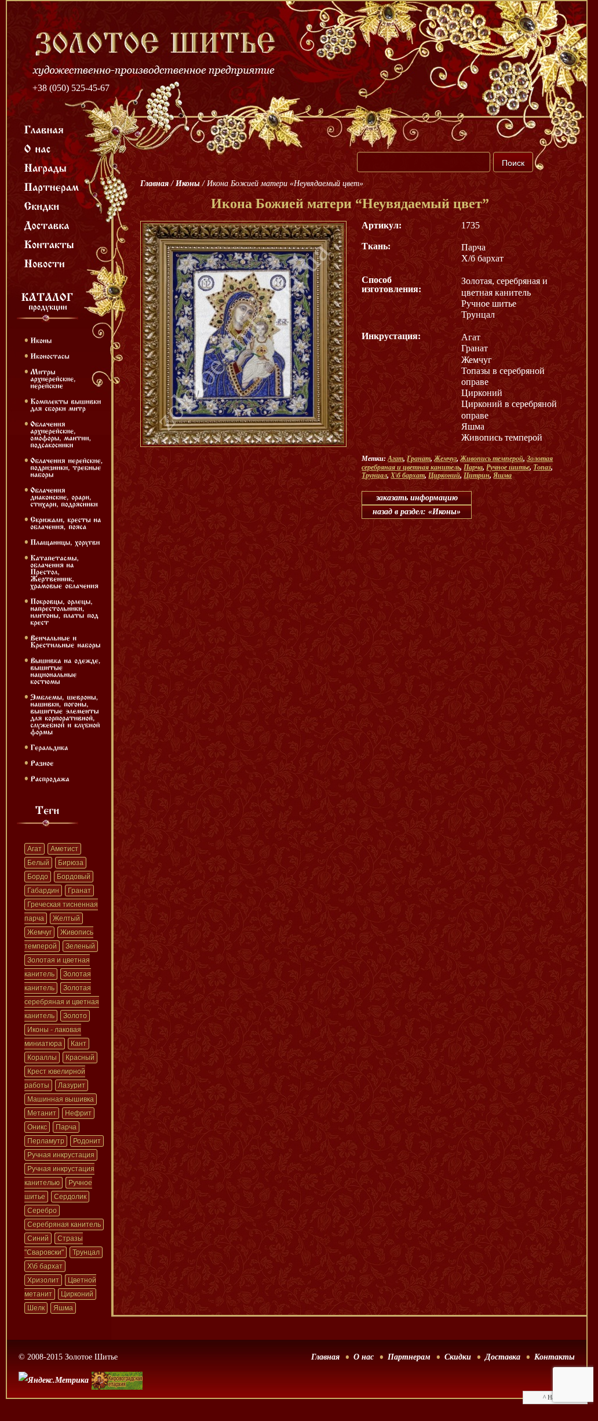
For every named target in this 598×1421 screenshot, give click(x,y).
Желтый (66, 918)
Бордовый (73, 877)
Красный (79, 1057)
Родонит (87, 1141)
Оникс (37, 1127)
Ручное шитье (508, 467)
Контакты (554, 1357)
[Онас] (37, 148)
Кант (78, 1044)
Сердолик (70, 1197)
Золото (75, 1016)
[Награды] (45, 167)
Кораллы (42, 1057)
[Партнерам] (51, 186)
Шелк (36, 1308)
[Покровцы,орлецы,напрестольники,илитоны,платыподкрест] (65, 611)
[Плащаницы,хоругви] (65, 541)
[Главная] (44, 129)
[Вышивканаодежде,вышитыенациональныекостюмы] (66, 670)
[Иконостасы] (50, 355)
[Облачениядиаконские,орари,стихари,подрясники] (64, 496)
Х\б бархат (45, 1266)
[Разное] (42, 762)
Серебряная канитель (64, 1224)
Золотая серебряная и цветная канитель (61, 1002)
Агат (34, 849)
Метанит (41, 1113)
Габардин (43, 890)
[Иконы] (41, 340)
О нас (363, 1357)
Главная (154, 183)
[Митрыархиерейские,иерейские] (54, 378)
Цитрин (477, 475)
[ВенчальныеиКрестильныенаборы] (65, 640)
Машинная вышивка (60, 1099)
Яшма (63, 1308)
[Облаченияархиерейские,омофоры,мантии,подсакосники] (61, 433)
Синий (38, 1238)
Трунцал (86, 1252)
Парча (66, 1127)
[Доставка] (47, 224)
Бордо (37, 877)
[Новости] (44, 262)
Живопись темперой (491, 459)
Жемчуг (39, 932)
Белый (38, 863)
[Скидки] (42, 205)
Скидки (457, 1357)
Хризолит (43, 1280)
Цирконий (77, 1294)
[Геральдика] (49, 747)
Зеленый (80, 946)
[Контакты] (49, 243)
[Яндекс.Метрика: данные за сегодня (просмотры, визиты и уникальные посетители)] (54, 1380)
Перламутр (45, 1141)
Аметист (64, 849)
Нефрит (78, 1113)
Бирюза (70, 863)
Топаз (542, 467)
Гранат (79, 890)
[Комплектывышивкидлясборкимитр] (67, 404)
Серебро (42, 1210)
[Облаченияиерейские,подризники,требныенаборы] (67, 467)
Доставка (502, 1357)
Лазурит (71, 1085)
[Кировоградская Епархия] (117, 1363)
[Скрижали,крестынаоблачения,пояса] (67, 522)
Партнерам (409, 1357)
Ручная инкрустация (60, 1155)
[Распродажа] (50, 778)
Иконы (188, 183)
